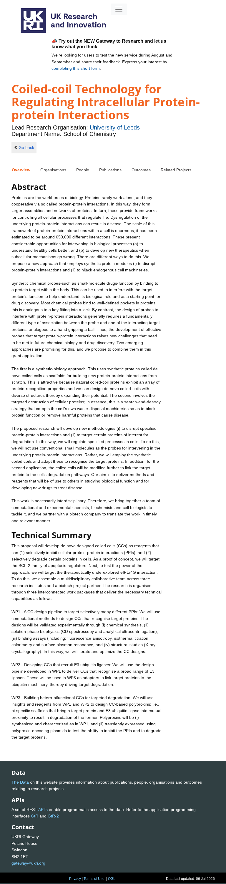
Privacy (75, 879)
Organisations (53, 169)
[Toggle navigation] (119, 9)
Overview (21, 169)
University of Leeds (115, 127)
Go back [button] (26, 147)
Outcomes (141, 169)
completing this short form (75, 68)
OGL (111, 879)
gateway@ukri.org (28, 863)
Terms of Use (94, 879)
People (82, 169)
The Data (20, 782)
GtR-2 (53, 816)
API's (43, 809)
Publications (110, 169)
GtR (34, 816)
